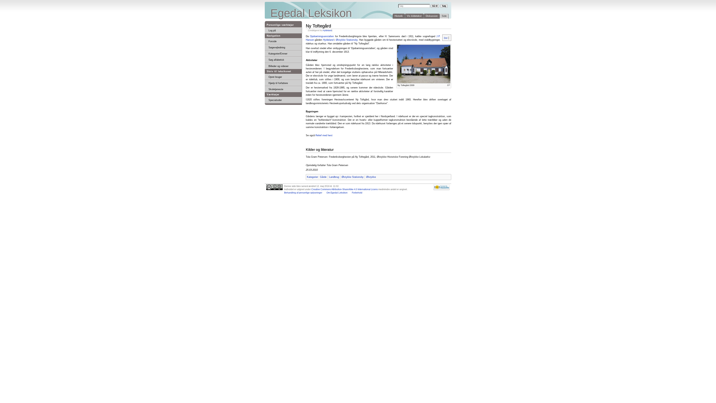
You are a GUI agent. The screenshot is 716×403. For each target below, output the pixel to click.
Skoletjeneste (275, 89)
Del (445, 38)
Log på (272, 30)
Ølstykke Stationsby (347, 39)
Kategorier (312, 177)
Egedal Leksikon (311, 13)
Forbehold (357, 193)
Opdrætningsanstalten (322, 36)
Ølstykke (371, 177)
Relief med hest (323, 135)
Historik (399, 16)
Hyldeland (327, 30)
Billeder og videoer (278, 66)
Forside (272, 41)
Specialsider (275, 100)
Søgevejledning (276, 47)
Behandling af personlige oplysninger (303, 193)
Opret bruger (275, 77)
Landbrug (334, 177)
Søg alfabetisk (276, 59)
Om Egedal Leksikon (337, 193)
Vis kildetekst (414, 16)
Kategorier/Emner (277, 53)
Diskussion (432, 16)
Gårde (323, 177)
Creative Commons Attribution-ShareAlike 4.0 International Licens (344, 189)
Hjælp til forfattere (278, 83)
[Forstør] (448, 85)
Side (444, 16)
